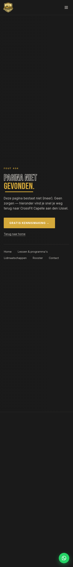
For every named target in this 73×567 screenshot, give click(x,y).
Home (8, 251)
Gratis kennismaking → (29, 223)
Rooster (38, 258)
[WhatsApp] (64, 558)
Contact (54, 258)
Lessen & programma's (33, 251)
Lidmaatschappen (15, 258)
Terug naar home (14, 234)
